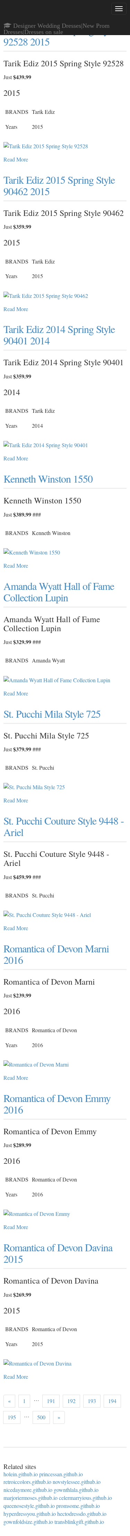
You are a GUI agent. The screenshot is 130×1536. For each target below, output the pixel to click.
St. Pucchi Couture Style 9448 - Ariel (63, 826)
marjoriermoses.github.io (30, 1497)
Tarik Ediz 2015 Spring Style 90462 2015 (59, 185)
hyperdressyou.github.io (29, 1513)
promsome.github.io (78, 1505)
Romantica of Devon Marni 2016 (56, 954)
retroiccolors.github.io (27, 1481)
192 (71, 1400)
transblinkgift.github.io (79, 1521)
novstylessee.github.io (77, 1481)
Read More (15, 159)
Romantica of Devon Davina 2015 (57, 1253)
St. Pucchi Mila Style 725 (52, 713)
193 (92, 1400)
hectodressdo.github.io (81, 1513)
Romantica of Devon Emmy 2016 (57, 1103)
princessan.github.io (61, 1474)
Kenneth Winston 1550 (48, 478)
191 (51, 1400)
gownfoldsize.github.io (28, 1521)
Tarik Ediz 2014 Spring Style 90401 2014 (59, 334)
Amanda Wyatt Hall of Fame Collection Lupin (58, 591)
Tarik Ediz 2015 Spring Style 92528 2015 (59, 35)
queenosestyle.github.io (29, 1505)
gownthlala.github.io (76, 1489)
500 (41, 1417)
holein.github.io (20, 1474)
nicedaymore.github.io (27, 1489)
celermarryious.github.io (85, 1497)
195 (12, 1417)
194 (112, 1400)
